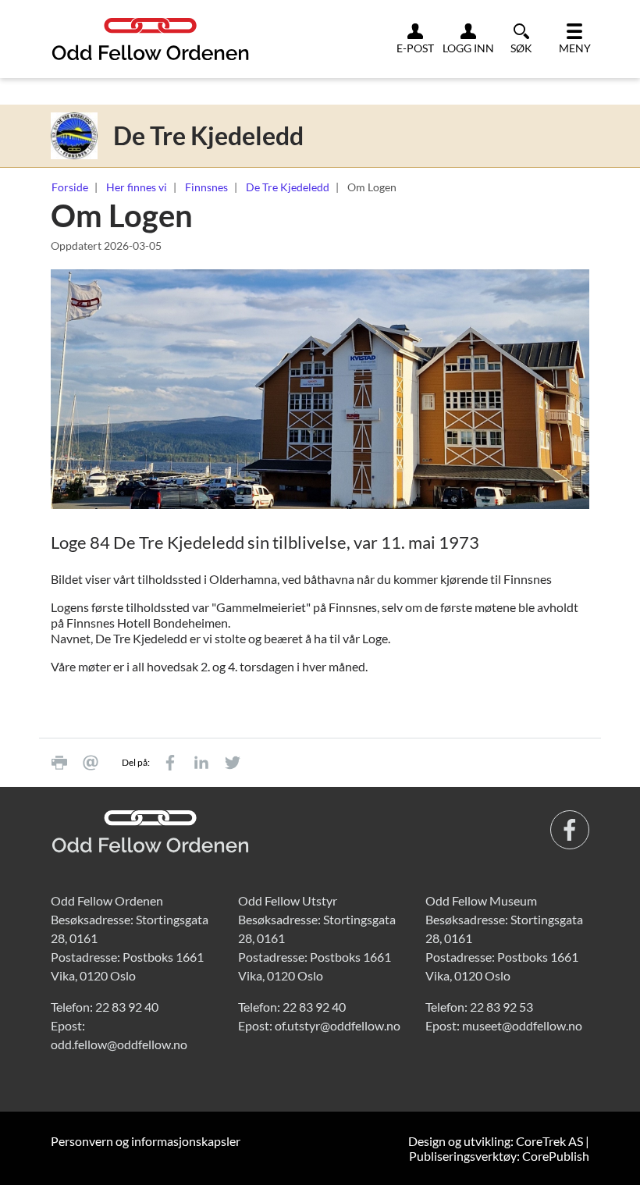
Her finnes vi (136, 187)
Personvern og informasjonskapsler (145, 1140)
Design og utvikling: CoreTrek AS (495, 1140)
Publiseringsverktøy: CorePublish (499, 1155)
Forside (70, 187)
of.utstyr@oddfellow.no (337, 1025)
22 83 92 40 (126, 1006)
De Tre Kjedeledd (287, 187)
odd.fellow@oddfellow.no (119, 1044)
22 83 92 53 (501, 1006)
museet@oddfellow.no (522, 1025)
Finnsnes (206, 187)
